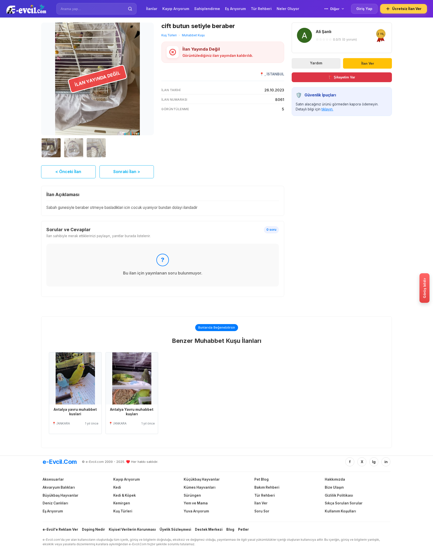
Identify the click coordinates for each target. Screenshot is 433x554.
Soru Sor (261, 511)
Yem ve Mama (196, 503)
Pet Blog (261, 479)
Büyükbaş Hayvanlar (60, 495)
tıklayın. (327, 109)
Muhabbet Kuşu (193, 35)
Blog (230, 529)
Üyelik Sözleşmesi (175, 529)
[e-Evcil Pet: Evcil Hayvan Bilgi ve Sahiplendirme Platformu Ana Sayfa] (26, 9)
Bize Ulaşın (334, 487)
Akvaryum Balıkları (59, 487)
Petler (243, 529)
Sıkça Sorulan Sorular (344, 503)
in (386, 462)
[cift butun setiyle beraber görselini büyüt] (97, 79)
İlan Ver (367, 63)
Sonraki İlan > (126, 171)
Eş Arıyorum (53, 511)
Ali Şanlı (323, 31)
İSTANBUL (275, 74)
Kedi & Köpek (124, 495)
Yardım (316, 63)
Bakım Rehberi (266, 487)
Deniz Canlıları (55, 503)
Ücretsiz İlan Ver (406, 9)
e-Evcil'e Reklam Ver (60, 529)
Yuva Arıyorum (196, 511)
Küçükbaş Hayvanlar (202, 479)
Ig (374, 462)
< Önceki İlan (68, 171)
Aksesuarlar (53, 479)
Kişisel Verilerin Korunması (132, 529)
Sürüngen (192, 495)
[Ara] (130, 9)
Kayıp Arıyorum (126, 479)
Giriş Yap (364, 9)
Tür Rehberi (264, 495)
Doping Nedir (93, 529)
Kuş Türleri (169, 35)
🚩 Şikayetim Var (342, 77)
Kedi (117, 487)
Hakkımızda (335, 479)
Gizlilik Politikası (339, 495)
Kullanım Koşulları (340, 511)
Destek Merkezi (209, 529)
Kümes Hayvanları (199, 487)
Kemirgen (121, 503)
